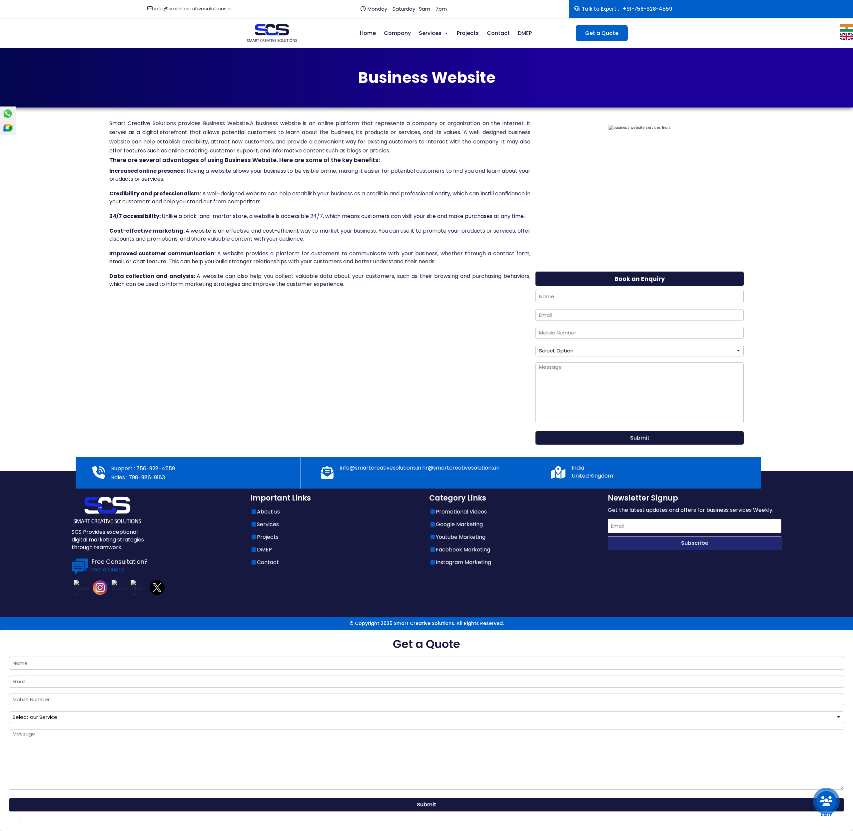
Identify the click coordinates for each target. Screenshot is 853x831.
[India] (846, 27)
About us (268, 512)
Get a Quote (601, 33)
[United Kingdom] (846, 36)
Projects (468, 33)
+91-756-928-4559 (647, 8)
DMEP (525, 33)
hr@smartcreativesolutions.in (460, 468)
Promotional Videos (461, 512)
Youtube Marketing (460, 537)
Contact (498, 33)
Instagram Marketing (463, 562)
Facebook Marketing (463, 549)
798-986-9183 (146, 477)
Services (430, 33)
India (578, 468)
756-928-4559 (155, 468)
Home (368, 33)
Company (397, 33)
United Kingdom (592, 476)
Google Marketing (459, 524)
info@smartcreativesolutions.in (193, 8)
